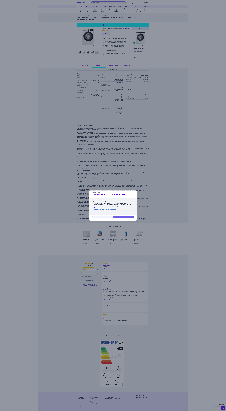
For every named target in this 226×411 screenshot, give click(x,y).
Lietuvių (94, 192)
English (98, 192)
